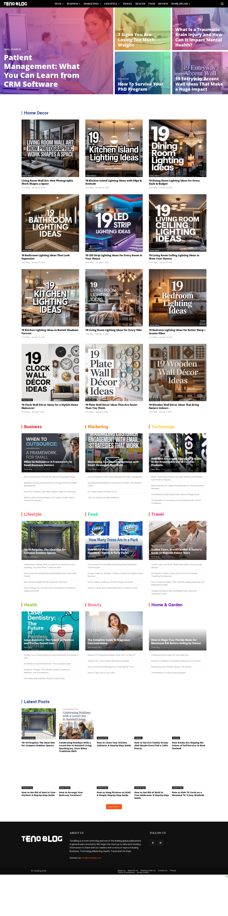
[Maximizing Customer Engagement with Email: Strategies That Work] (114, 452)
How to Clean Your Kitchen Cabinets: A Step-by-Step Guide (114, 744)
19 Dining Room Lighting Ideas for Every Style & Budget (174, 182)
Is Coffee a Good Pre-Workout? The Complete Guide (47, 664)
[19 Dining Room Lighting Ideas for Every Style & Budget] (177, 148)
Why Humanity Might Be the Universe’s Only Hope (45, 582)
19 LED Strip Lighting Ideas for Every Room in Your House (113, 257)
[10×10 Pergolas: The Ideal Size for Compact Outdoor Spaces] (50, 540)
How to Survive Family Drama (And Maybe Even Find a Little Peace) (151, 745)
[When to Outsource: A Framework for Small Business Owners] (50, 452)
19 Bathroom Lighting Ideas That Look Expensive (46, 257)
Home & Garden (28, 738)
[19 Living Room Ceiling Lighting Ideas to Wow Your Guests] (177, 223)
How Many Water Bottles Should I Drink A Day (44, 678)
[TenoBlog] (15, 4)
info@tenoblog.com (91, 858)
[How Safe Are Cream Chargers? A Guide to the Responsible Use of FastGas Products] (177, 452)
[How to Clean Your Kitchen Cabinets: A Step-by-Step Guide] (114, 723)
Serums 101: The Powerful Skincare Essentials (108, 661)
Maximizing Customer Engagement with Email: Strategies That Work (113, 463)
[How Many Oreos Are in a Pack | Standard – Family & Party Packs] (114, 540)
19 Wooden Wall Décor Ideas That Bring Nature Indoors (174, 406)
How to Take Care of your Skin (101, 673)
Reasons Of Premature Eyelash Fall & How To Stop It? (112, 655)
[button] (222, 3)
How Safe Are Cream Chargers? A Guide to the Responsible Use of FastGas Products (176, 462)
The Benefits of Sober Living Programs (168, 673)
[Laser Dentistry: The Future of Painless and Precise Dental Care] (50, 630)
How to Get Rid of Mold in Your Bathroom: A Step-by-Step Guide (151, 795)
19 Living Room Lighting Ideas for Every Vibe (113, 330)
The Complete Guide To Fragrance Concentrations (109, 641)
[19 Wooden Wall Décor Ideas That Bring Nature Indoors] (177, 372)
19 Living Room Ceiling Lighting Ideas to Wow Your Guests (174, 257)
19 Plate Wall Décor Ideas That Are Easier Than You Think (111, 406)
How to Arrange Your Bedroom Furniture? (71, 794)
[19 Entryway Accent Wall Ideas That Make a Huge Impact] (200, 73)
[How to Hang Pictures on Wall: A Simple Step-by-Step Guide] (114, 773)
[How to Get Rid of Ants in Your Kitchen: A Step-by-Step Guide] (39, 773)
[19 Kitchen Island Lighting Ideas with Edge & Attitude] (114, 148)
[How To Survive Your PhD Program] (143, 73)
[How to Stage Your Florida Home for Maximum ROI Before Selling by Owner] (177, 630)
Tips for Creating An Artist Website (103, 497)
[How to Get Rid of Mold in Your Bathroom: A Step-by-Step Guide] (151, 773)
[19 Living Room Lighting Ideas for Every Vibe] (114, 298)
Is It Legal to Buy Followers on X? (102, 491)
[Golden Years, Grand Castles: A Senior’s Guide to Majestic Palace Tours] (177, 540)
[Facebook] (153, 843)
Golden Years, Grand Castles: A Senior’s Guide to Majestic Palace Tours (176, 551)
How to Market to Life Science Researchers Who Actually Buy (115, 477)
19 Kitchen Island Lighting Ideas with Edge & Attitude (113, 182)
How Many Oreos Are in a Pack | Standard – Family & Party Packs (108, 551)
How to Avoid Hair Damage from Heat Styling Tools (111, 667)
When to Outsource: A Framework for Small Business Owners (48, 463)
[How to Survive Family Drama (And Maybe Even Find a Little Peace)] (151, 723)
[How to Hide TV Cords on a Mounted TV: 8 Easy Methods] (189, 773)
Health (121, 29)
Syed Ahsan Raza (95, 647)
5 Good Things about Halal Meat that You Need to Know (113, 588)
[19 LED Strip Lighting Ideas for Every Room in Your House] (114, 223)
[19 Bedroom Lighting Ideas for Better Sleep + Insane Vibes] (177, 298)
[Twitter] (160, 843)
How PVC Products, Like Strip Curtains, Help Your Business (50, 491)
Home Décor (181, 74)
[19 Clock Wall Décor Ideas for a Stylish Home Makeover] (50, 372)
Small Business (12, 50)
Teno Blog (26, 187)
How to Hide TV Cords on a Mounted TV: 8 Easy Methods (188, 794)
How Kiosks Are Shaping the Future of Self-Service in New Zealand (188, 745)
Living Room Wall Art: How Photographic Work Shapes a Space (47, 182)
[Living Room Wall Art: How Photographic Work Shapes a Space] (50, 148)
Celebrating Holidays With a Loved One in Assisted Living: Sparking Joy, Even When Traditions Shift (75, 747)
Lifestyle (63, 738)
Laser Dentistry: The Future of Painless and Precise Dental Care (49, 641)
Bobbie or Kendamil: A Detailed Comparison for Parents (176, 661)
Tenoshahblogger (31, 557)
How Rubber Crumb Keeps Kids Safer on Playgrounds (175, 494)
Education (123, 79)
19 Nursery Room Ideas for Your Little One (169, 655)
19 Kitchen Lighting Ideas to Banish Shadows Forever (50, 331)
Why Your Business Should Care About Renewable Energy (49, 477)
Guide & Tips (102, 738)
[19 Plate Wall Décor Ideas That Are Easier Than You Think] (114, 372)
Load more (113, 806)
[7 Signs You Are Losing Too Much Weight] (143, 28)
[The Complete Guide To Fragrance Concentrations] (114, 630)
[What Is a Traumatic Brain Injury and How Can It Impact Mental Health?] (200, 28)
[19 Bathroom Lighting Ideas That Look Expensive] (50, 223)
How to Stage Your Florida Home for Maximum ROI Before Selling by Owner (176, 641)
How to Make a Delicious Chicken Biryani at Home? (110, 582)
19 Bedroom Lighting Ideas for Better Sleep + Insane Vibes (177, 331)
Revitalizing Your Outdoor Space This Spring (171, 667)
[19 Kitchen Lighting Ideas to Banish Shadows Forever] (50, 298)
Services (176, 738)
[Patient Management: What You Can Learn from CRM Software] (56, 50)
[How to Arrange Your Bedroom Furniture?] (76, 773)
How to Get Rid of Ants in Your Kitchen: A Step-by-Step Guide (39, 794)
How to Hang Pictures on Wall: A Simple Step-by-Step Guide (114, 794)
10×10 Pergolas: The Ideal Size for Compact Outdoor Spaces (45, 551)
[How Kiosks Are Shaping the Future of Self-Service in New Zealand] (189, 723)
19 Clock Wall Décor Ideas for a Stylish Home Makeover (50, 406)
